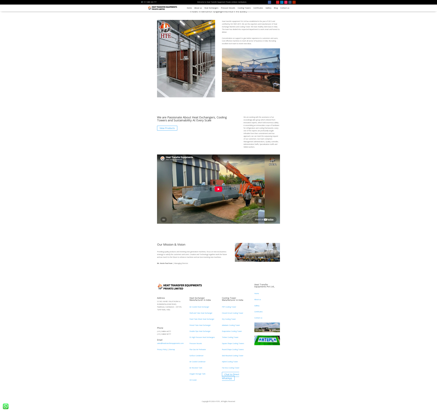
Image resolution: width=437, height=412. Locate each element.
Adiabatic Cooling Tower (231, 325)
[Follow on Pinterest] (277, 2)
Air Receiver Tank (195, 368)
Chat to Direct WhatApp (230, 376)
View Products (167, 128)
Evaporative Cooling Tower (232, 331)
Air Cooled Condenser (197, 362)
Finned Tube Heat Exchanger (200, 325)
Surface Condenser (196, 356)
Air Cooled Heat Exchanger (199, 307)
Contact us (284, 8)
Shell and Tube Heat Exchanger (200, 313)
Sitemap (172, 349)
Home (189, 8)
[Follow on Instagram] (285, 2)
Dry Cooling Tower (229, 319)
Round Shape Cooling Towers (233, 349)
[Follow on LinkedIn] (281, 2)
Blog (276, 8)
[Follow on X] (273, 2)
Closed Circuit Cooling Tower (232, 313)
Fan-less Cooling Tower (230, 368)
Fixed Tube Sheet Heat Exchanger (201, 319)
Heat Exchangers (211, 8)
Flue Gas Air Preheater (197, 349)
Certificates (258, 8)
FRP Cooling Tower (229, 307)
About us (198, 8)
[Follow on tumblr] (290, 2)
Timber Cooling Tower (230, 337)
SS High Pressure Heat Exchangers (202, 337)
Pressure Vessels (228, 8)
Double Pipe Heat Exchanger (200, 331)
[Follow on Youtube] (294, 2)
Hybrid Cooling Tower (230, 362)
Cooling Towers (244, 8)
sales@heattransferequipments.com (170, 343)
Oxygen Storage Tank (197, 374)
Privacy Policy (162, 349)
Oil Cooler (193, 380)
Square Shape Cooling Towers (233, 343)
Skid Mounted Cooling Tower (232, 356)
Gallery (268, 8)
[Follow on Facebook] (269, 2)
